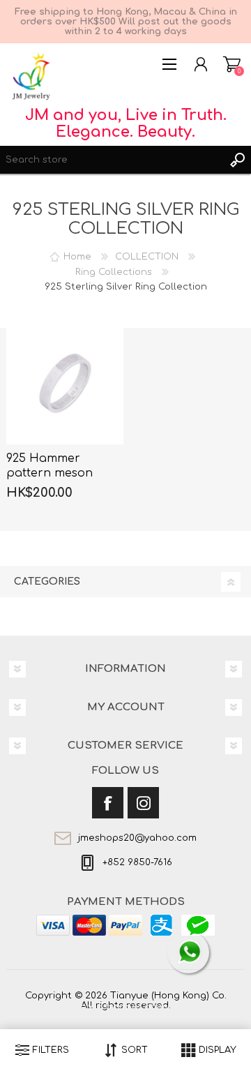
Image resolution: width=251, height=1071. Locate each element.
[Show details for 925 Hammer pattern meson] (64, 386)
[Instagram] (143, 802)
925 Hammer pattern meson (49, 465)
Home (77, 257)
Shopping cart (232, 64)
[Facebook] (107, 802)
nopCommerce (154, 1007)
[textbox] (111, 160)
